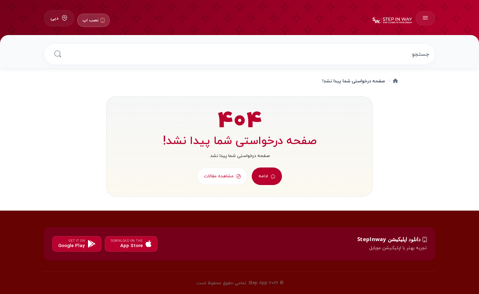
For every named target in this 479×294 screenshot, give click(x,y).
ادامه (263, 176)
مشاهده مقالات (219, 176)
